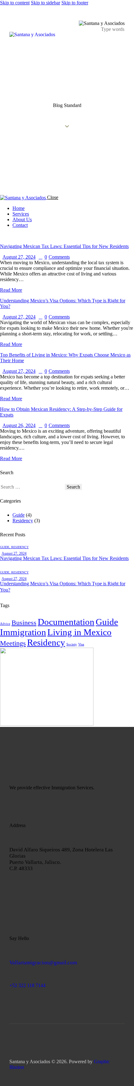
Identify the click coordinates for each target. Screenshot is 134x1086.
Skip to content (15, 2)
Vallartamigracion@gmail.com (43, 963)
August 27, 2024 (19, 257)
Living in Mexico (79, 632)
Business (24, 622)
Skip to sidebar (45, 2)
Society (71, 644)
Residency (22, 520)
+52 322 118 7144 (27, 985)
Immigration (23, 632)
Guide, (5, 547)
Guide (18, 515)
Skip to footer (74, 2)
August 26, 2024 (19, 425)
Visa (81, 644)
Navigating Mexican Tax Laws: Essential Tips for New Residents (64, 246)
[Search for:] (32, 486)
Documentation (66, 622)
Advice (5, 624)
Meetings (13, 643)
